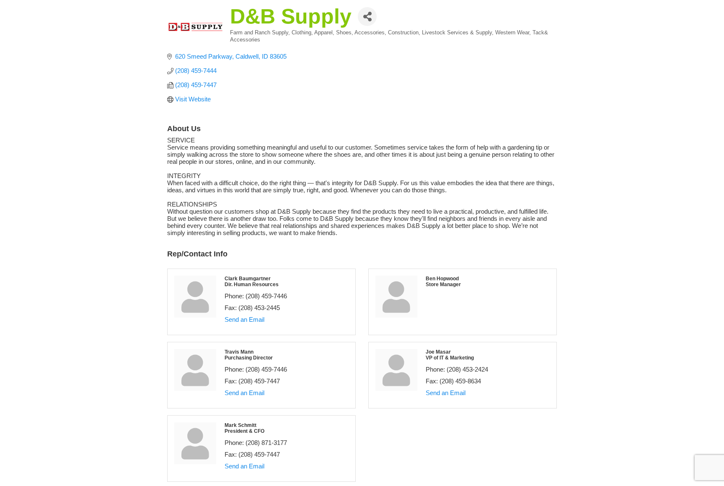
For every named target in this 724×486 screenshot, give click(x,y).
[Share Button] (367, 16)
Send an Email (244, 319)
